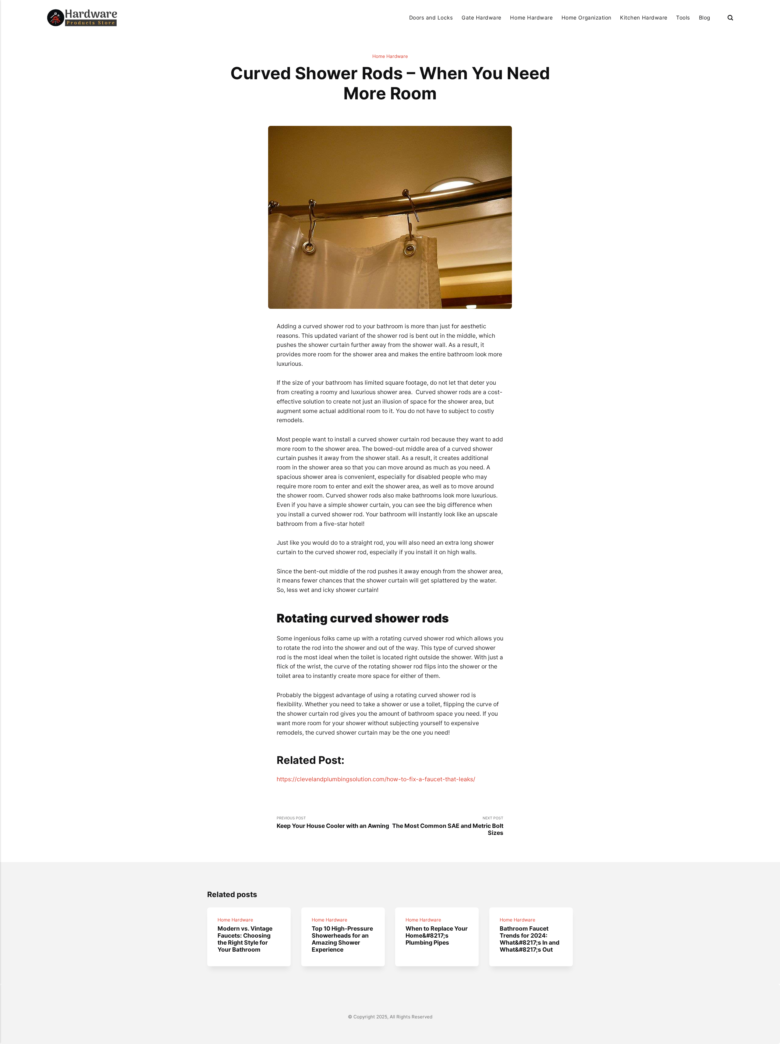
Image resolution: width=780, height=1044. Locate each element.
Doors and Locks (431, 17)
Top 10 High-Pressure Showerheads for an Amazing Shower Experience (342, 939)
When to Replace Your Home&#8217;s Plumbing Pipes (437, 935)
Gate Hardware (482, 17)
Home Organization (587, 17)
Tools (683, 17)
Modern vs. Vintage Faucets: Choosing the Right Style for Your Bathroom (245, 939)
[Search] (730, 17)
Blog (704, 17)
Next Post (447, 826)
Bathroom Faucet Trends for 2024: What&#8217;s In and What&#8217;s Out (529, 939)
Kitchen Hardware (643, 17)
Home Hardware (531, 17)
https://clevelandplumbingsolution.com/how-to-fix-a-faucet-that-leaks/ (376, 779)
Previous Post (333, 822)
